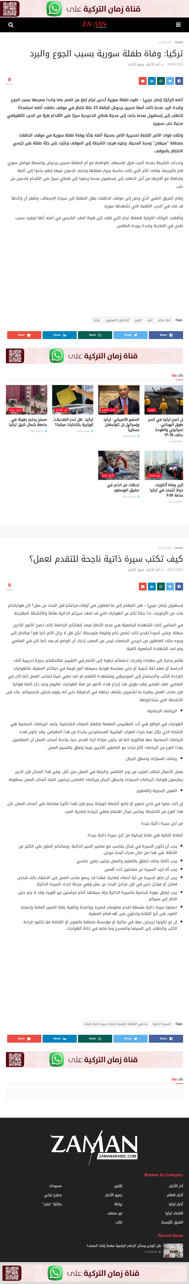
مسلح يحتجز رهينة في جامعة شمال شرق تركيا (28, 422)
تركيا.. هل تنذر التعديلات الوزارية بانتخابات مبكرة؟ (73, 422)
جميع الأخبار (136, 64)
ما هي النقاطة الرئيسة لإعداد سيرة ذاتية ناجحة (116, 1024)
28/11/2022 (175, 570)
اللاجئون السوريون (117, 320)
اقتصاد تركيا (174, 1213)
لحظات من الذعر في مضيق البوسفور (123, 487)
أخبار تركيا (164, 320)
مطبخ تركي (53, 1195)
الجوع (138, 320)
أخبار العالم (108, 410)
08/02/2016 (175, 64)
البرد (149, 320)
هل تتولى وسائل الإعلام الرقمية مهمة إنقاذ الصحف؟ (124, 1246)
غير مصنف (154, 475)
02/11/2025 (130, 496)
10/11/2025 (176, 501)
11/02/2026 (84, 431)
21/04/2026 (176, 441)
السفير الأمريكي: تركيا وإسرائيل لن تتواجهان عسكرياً (121, 424)
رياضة (118, 1204)
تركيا (97, 320)
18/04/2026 (130, 436)
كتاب (118, 1222)
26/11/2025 (38, 431)
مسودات (55, 1186)
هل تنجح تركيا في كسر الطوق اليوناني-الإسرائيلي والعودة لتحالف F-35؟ (167, 427)
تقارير (151, 410)
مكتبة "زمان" (52, 1204)
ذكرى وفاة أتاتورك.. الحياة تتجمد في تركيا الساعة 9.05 (168, 490)
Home (179, 42)
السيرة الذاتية (162, 1024)
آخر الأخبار (165, 42)
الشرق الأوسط (172, 1222)
